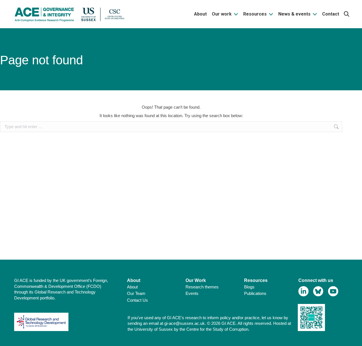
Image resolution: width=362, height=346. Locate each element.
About (132, 286)
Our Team (136, 293)
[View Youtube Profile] (333, 291)
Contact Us (137, 300)
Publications (255, 293)
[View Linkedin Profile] (303, 291)
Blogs (249, 286)
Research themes (202, 286)
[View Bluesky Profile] (318, 291)
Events (192, 293)
